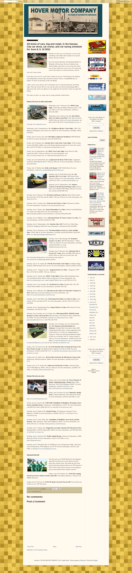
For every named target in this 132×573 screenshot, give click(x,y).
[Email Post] (49, 489)
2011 (91, 337)
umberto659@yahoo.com (36, 342)
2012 (91, 302)
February (92, 331)
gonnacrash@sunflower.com (56, 147)
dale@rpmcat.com (73, 122)
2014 (91, 296)
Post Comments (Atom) (40, 550)
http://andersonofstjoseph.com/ (44, 369)
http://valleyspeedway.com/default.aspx (61, 388)
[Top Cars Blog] (94, 369)
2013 (91, 299)
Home (54, 546)
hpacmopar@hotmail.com (58, 155)
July (90, 317)
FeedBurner (100, 131)
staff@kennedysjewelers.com (57, 247)
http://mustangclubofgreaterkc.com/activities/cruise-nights (44, 257)
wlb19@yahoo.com (64, 340)
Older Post (78, 546)
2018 (91, 286)
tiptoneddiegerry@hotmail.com (46, 234)
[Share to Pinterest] (60, 489)
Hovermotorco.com (92, 370)
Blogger (95, 560)
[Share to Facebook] (58, 489)
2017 (91, 288)
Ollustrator (83, 560)
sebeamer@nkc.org (72, 180)
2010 (91, 339)
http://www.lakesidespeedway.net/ (37, 399)
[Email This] (53, 489)
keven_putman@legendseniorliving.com (51, 170)
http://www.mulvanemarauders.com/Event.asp (41, 295)
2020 (91, 280)
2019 (91, 283)
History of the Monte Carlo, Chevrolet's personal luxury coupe (101, 176)
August (91, 315)
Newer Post (30, 546)
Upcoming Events (36, 491)
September (92, 312)
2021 (91, 277)
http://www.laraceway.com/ (64, 407)
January (91, 333)
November (92, 307)
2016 (91, 291)
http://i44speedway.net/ (34, 440)
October (91, 310)
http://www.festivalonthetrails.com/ (53, 205)
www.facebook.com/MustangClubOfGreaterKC (41, 259)
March (91, 328)
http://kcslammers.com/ (62, 342)
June (90, 320)
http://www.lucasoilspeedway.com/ (45, 448)
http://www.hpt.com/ (37, 432)
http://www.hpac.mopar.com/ (35, 155)
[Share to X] (57, 489)
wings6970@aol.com (55, 280)
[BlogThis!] (55, 489)
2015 (91, 294)
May (90, 323)
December (92, 304)
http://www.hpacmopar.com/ (35, 280)
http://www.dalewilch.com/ (38, 124)
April (91, 325)
